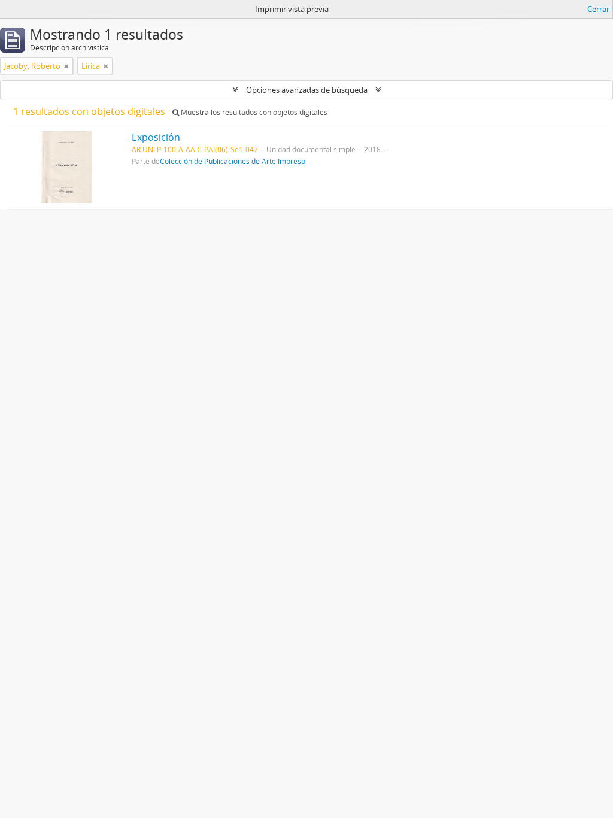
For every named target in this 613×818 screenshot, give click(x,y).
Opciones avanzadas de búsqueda (306, 89)
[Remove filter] (66, 66)
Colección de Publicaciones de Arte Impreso (232, 161)
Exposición (156, 137)
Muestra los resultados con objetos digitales (253, 112)
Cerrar (598, 9)
